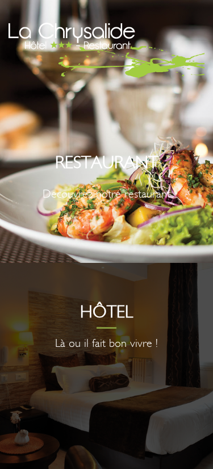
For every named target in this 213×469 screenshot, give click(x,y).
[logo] (106, 50)
